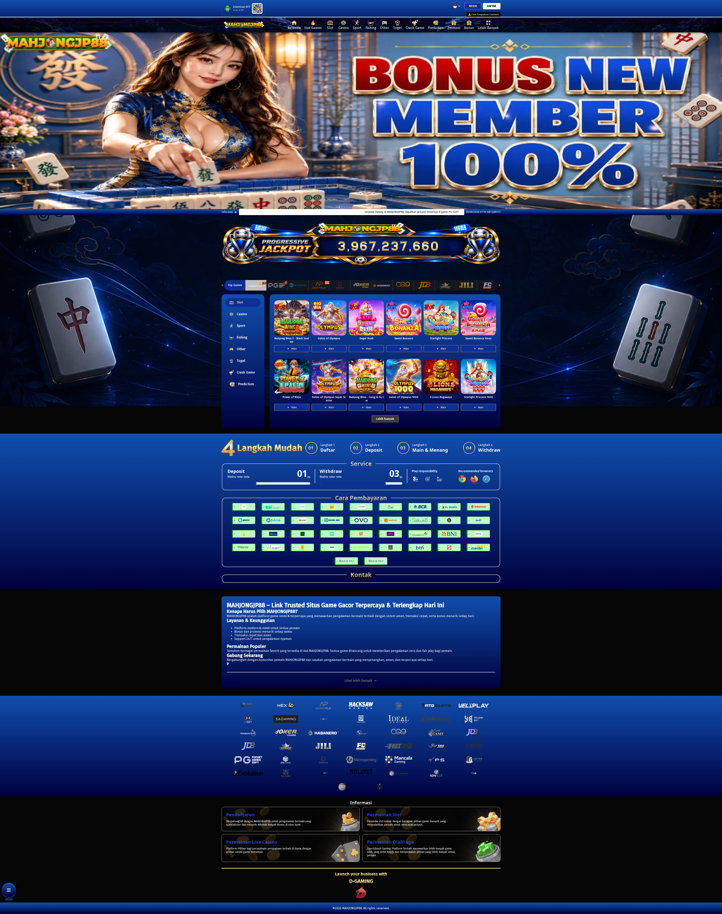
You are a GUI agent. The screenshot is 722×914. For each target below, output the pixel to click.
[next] (686, 121)
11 (365, 207)
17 (381, 207)
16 (378, 207)
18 (384, 207)
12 (368, 207)
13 (370, 207)
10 (362, 207)
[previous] (36, 121)
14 (373, 207)
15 (376, 207)
